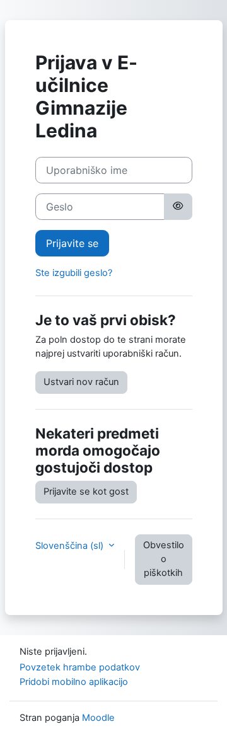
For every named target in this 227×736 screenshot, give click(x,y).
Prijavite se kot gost (86, 491)
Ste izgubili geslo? (73, 273)
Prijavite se (72, 243)
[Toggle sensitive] (178, 206)
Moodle (98, 717)
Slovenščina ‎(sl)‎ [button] (70, 545)
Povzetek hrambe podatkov (80, 667)
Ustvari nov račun (81, 382)
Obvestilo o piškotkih (163, 558)
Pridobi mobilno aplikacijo (74, 681)
